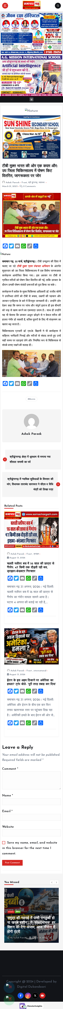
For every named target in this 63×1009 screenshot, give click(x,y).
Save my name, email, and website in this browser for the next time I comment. (29, 848)
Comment (10, 768)
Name (7, 795)
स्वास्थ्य (42, 182)
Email (7, 811)
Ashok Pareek (12, 182)
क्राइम (36, 554)
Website (8, 826)
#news (32, 399)
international (40, 671)
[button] (52, 882)
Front (24, 182)
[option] (31, 915)
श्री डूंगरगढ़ (33, 182)
